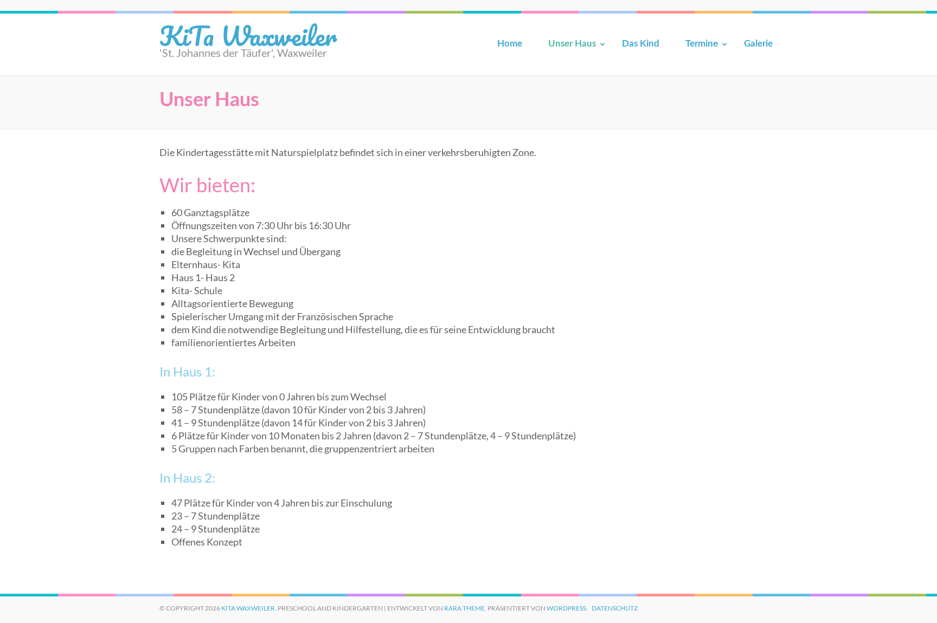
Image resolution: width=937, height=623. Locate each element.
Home (509, 43)
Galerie (758, 43)
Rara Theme (464, 608)
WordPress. (567, 608)
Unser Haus (572, 43)
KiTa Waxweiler (248, 35)
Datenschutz (615, 608)
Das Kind (640, 43)
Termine (701, 43)
